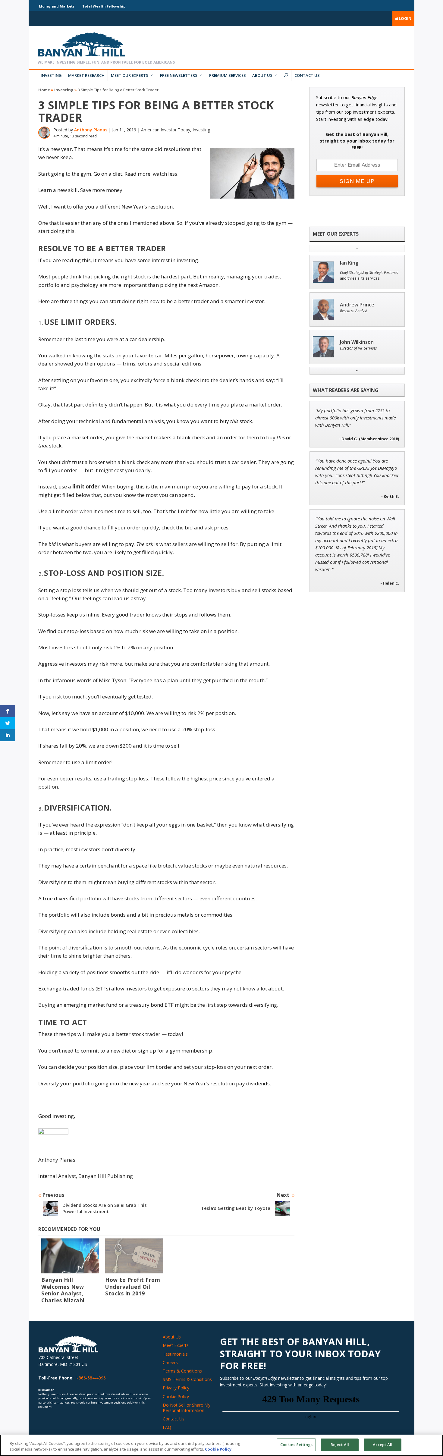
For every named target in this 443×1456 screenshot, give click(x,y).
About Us (262, 75)
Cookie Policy (176, 1396)
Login (404, 18)
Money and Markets (56, 6)
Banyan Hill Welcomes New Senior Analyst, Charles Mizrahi (63, 1290)
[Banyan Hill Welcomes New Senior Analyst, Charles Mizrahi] (70, 1255)
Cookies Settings (296, 1444)
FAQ (167, 1427)
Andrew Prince (357, 305)
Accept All (382, 1444)
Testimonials (175, 1354)
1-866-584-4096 (90, 1378)
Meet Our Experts (129, 75)
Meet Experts (176, 1345)
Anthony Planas (90, 130)
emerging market (84, 1004)
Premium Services (227, 75)
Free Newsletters (178, 75)
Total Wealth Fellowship (103, 6)
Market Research (86, 75)
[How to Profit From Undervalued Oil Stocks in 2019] (134, 1255)
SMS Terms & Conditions (187, 1379)
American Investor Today (165, 130)
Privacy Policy (176, 1388)
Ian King (349, 263)
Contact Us (307, 75)
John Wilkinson (357, 342)
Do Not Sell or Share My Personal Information (186, 1407)
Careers (170, 1362)
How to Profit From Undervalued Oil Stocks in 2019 (132, 1286)
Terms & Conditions (182, 1371)
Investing (51, 75)
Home (44, 90)
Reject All (340, 1444)
